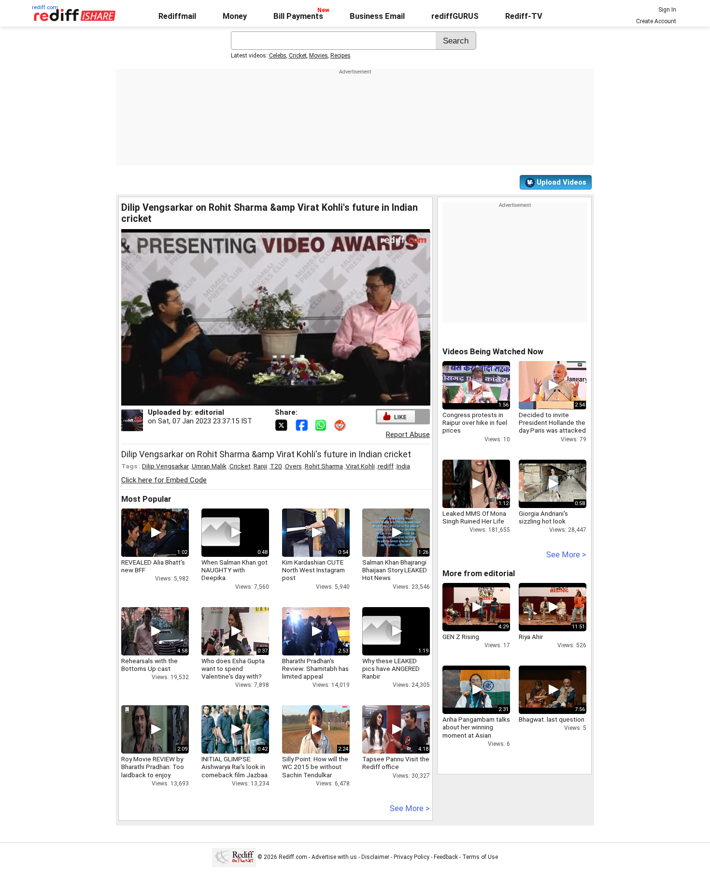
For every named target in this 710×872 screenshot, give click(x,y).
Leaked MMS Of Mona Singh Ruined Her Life (474, 517)
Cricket (298, 55)
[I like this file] (396, 416)
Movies (318, 55)
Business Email (377, 16)
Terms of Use (480, 857)
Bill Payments (298, 16)
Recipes (340, 55)
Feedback (446, 857)
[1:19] (381, 631)
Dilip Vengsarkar (165, 466)
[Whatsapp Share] (322, 424)
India (403, 466)
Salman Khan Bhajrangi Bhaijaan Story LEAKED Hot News (394, 569)
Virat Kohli (360, 466)
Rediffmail (177, 16)
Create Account (656, 21)
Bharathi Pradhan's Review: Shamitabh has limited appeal (315, 668)
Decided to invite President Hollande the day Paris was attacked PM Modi (552, 426)
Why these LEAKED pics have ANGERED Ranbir (391, 668)
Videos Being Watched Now (492, 351)
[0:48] (220, 532)
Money (235, 16)
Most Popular (146, 499)
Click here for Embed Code (164, 480)
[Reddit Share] (341, 424)
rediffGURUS (455, 16)
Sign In (667, 9)
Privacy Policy (411, 857)
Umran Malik (209, 466)
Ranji (260, 466)
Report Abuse (408, 434)
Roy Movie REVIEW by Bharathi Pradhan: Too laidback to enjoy (152, 766)
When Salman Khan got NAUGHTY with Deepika (234, 569)
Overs (293, 466)
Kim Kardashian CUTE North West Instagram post (313, 569)
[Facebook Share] (302, 424)
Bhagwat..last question (551, 719)
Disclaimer (375, 857)
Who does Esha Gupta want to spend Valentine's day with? (233, 668)
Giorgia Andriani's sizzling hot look (543, 517)
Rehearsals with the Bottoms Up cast (149, 664)
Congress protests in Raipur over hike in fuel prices (474, 422)
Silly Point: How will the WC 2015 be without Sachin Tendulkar (315, 766)
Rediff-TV (523, 16)
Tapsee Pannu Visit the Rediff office (395, 762)
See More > (410, 808)
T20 (276, 466)
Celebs (277, 55)
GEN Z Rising (460, 636)
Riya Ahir (531, 636)
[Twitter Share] (282, 424)
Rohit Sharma (324, 466)
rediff (386, 466)
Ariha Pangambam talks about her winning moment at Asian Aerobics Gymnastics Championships (476, 735)
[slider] (265, 398)
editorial (209, 412)
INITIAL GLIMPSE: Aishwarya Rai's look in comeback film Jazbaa (234, 766)
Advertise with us (334, 857)
